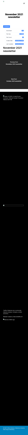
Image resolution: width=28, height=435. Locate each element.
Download (6, 26)
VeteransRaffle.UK (17, 316)
